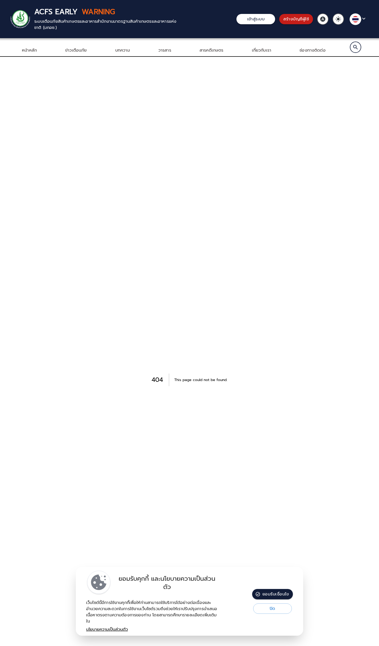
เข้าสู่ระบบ (256, 19)
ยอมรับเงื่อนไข (275, 594)
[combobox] (358, 19)
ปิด (272, 608)
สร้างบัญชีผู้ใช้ (296, 19)
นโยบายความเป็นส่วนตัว (107, 629)
